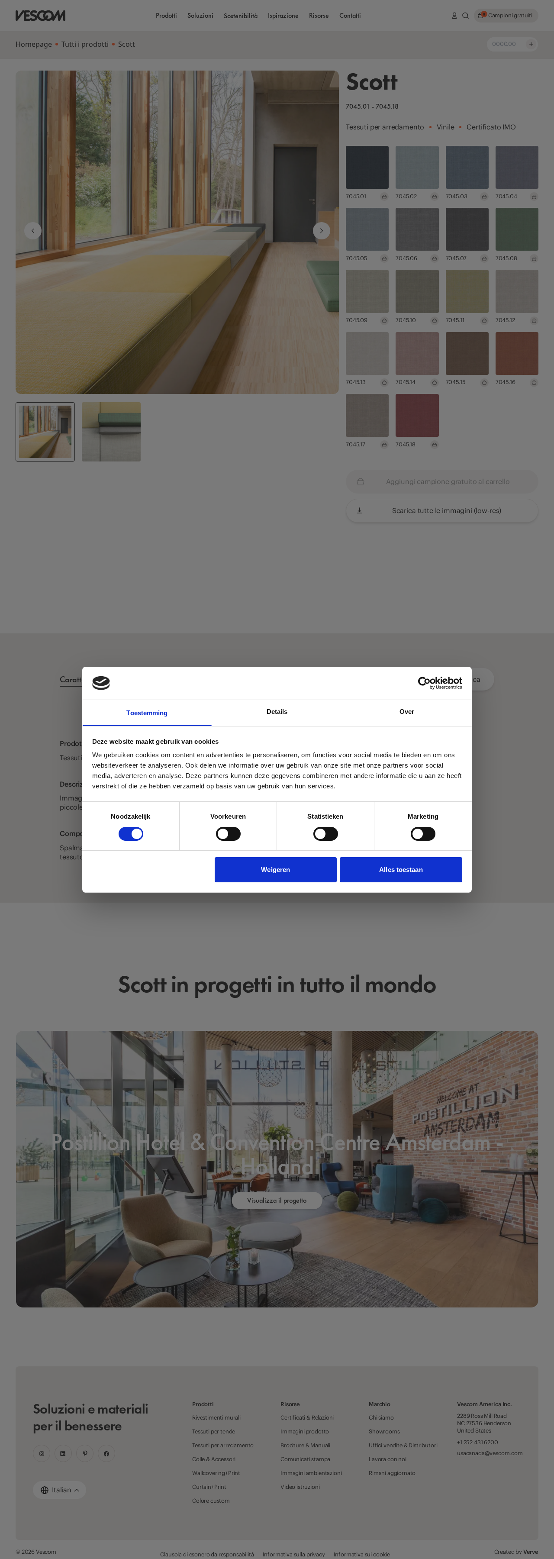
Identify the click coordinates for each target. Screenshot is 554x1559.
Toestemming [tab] (146, 713)
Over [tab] (406, 711)
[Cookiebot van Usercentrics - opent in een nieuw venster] (424, 683)
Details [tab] (277, 711)
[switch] (228, 834)
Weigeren (275, 869)
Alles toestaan (400, 869)
